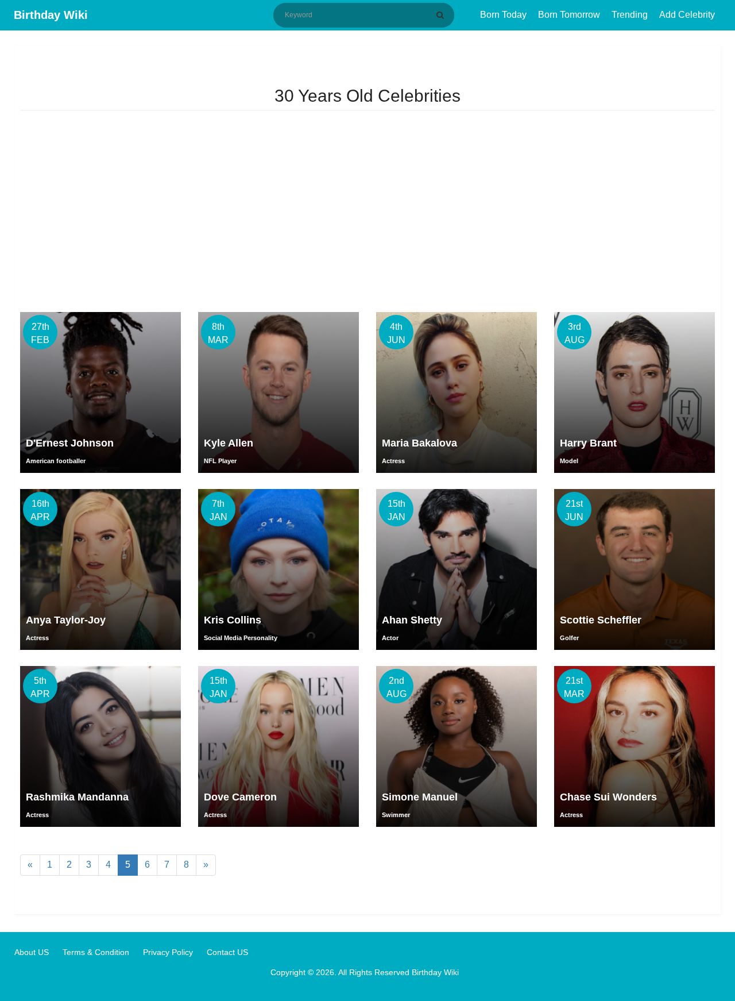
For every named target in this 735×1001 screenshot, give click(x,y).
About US (31, 952)
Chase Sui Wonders (608, 797)
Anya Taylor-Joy (66, 620)
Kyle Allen (228, 443)
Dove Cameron (240, 797)
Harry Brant (588, 443)
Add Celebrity (687, 15)
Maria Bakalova (419, 443)
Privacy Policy (168, 952)
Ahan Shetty (412, 620)
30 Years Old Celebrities (367, 95)
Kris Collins (232, 620)
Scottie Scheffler (600, 620)
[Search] (442, 15)
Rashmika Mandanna (77, 797)
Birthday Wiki (51, 15)
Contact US (227, 952)
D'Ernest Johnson (70, 443)
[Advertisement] (367, 214)
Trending (630, 15)
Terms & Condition (96, 952)
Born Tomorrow (569, 15)
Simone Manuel (420, 797)
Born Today (503, 15)
